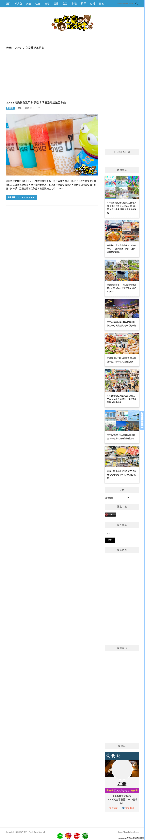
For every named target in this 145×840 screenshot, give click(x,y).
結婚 (92, 3)
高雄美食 (10, 108)
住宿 (37, 3)
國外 (56, 3)
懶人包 (18, 3)
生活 (65, 3)
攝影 (83, 3)
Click (142, 420)
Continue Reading (25, 197)
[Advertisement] (52, 79)
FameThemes (134, 832)
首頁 (8, 3)
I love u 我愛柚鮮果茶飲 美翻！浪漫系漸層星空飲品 (36, 102)
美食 (28, 3)
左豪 (20, 108)
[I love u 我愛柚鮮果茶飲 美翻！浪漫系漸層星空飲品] (52, 145)
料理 (74, 3)
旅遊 (47, 3)
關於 (101, 3)
